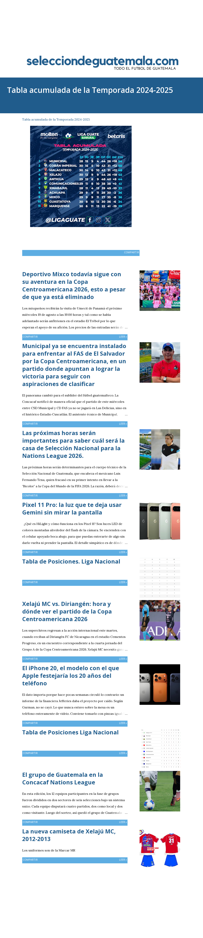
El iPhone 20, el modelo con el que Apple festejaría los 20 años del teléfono (70, 675)
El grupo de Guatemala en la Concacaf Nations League (62, 778)
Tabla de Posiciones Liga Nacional (70, 732)
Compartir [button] (165, 118)
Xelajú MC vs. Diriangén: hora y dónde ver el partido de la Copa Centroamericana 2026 (67, 611)
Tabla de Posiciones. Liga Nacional (71, 561)
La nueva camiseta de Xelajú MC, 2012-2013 (69, 835)
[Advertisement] (101, 22)
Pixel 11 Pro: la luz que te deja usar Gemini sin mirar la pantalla (72, 508)
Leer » (123, 336)
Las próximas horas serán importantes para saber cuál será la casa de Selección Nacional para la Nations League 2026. (73, 444)
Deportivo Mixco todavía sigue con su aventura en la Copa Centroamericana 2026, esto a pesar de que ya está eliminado (74, 285)
